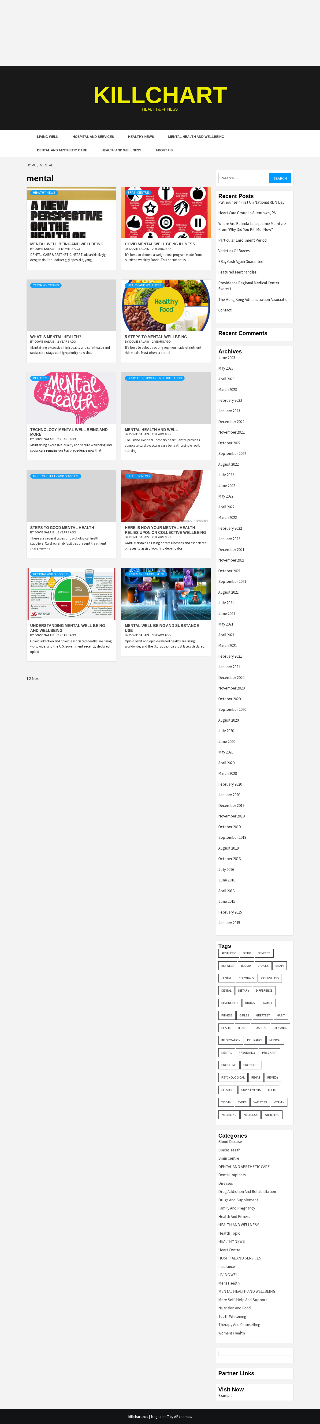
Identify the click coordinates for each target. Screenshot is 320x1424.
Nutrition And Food (234, 1308)
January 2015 (229, 922)
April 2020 (226, 762)
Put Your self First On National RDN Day (251, 202)
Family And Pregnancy (236, 1208)
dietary (243, 990)
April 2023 (226, 379)
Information (230, 1040)
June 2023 (226, 357)
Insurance (226, 1266)
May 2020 (225, 752)
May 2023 (225, 368)
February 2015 (230, 912)
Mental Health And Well (151, 430)
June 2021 (226, 613)
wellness (250, 1115)
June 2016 (226, 880)
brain (279, 965)
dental (226, 990)
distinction (229, 1003)
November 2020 (231, 688)
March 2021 (227, 645)
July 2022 (226, 474)
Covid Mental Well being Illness (160, 244)
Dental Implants (232, 1174)
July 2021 (226, 602)
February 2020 (230, 784)
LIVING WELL (47, 137)
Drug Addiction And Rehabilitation (155, 378)
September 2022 (232, 453)
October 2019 (229, 826)
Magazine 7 (160, 1416)
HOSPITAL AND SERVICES (93, 137)
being (247, 953)
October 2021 (229, 570)
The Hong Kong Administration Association (254, 299)
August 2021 (228, 592)
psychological (233, 1077)
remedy (272, 1077)
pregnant (269, 1052)
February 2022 (230, 528)
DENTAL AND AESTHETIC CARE (62, 150)
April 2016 (226, 890)
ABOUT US (164, 150)
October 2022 (229, 443)
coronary (246, 978)
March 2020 (227, 773)
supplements (251, 1090)
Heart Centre (229, 1249)
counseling (270, 978)
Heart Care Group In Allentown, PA (247, 212)
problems (229, 1065)
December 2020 (231, 677)
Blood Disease (230, 1141)
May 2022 (225, 496)
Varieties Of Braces (234, 250)
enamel (267, 1003)
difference (264, 990)
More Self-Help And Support (55, 476)
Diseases (40, 378)
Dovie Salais (45, 249)
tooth (226, 1102)
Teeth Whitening (46, 285)
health (226, 1028)
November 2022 (231, 432)
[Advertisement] (160, 33)
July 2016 (226, 869)
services (227, 1090)
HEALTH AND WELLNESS (121, 150)
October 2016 (229, 858)
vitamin (279, 1102)
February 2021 (230, 656)
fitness (227, 1015)
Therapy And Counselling (239, 1324)
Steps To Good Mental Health (62, 528)
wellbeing (229, 1115)
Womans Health (231, 1333)
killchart (160, 95)
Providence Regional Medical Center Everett (248, 286)
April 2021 (226, 634)
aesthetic (228, 953)
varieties (260, 1102)
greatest (263, 1015)
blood (246, 965)
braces (263, 965)
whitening (271, 1115)
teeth (272, 1090)
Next (36, 679)
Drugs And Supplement (146, 574)
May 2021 (225, 624)
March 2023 (227, 389)
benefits (264, 953)
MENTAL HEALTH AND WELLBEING (196, 137)
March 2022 (227, 517)
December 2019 (231, 805)
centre (226, 978)
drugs (250, 1003)
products (250, 1065)
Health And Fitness (234, 1216)
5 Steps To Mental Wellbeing (156, 337)
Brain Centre (138, 192)
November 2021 (231, 560)
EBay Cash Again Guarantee (240, 261)
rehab (255, 1077)
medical (275, 1040)
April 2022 (226, 507)
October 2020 (229, 698)
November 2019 (231, 816)
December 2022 (231, 421)
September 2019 (232, 837)
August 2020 (228, 720)
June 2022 (226, 485)
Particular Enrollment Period (242, 240)
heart (242, 1028)
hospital (260, 1028)
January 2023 (229, 410)
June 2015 (226, 901)
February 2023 (230, 400)
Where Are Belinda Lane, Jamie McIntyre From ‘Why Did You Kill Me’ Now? (252, 226)
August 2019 (228, 848)
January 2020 (229, 794)
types (242, 1102)
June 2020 (226, 741)
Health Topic (229, 1233)
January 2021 (229, 666)
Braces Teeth (229, 1150)
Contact (225, 310)
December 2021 (231, 549)
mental (226, 1052)
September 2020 (232, 709)
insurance (255, 1040)
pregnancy (247, 1052)
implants (280, 1028)
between (227, 965)
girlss (244, 1015)
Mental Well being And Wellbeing (66, 244)
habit (281, 1015)
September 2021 (232, 581)
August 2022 (228, 464)
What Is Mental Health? (55, 337)
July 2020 (226, 730)
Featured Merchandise (237, 272)
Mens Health (229, 1283)
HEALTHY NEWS (141, 137)
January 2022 (229, 538)
